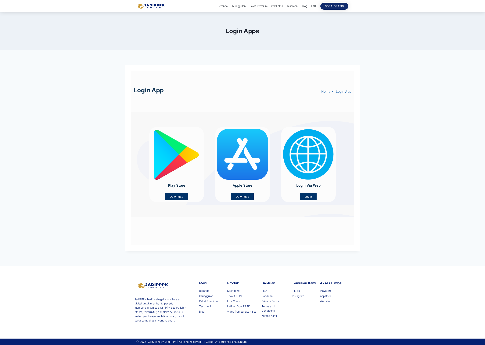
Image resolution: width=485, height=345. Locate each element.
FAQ (313, 6)
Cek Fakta (277, 6)
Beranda (223, 6)
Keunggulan (239, 6)
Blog (304, 6)
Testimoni (292, 6)
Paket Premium (259, 6)
